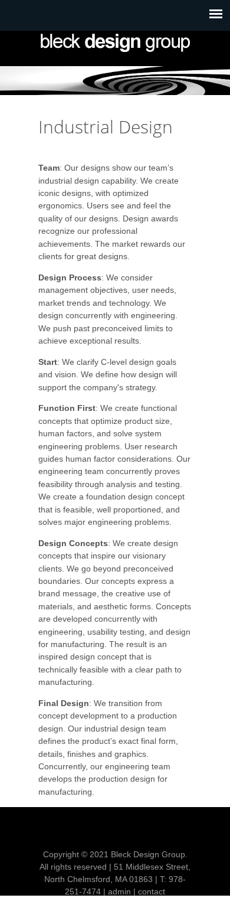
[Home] (115, 42)
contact (151, 891)
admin (119, 891)
